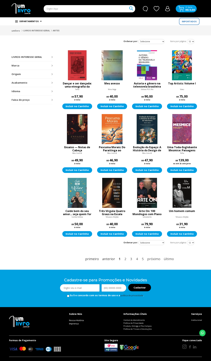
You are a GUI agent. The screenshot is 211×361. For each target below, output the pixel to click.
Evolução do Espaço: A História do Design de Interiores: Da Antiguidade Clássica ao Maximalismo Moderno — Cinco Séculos (147, 149)
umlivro (16, 30)
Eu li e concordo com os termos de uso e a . (106, 295)
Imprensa (74, 323)
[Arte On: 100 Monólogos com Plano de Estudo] (147, 193)
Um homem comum (182, 211)
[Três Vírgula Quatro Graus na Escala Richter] (112, 193)
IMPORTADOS (189, 21)
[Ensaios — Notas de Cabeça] (77, 129)
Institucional (196, 320)
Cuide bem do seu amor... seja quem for (77, 213)
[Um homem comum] (182, 193)
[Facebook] (190, 346)
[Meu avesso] (112, 65)
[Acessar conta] (167, 8)
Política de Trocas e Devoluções (137, 329)
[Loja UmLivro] (21, 8)
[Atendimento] (145, 8)
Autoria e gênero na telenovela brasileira (147, 85)
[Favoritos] (156, 8)
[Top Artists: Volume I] (182, 65)
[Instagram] (184, 347)
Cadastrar (140, 287)
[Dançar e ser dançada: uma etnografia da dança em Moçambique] (77, 65)
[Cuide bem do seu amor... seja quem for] (77, 193)
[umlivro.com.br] (19, 321)
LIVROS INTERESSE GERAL (36, 30)
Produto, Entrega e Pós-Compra (137, 326)
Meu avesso (112, 83)
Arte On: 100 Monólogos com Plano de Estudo (147, 213)
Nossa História (76, 320)
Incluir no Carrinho (77, 106)
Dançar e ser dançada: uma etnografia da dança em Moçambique (77, 85)
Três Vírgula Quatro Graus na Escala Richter (112, 213)
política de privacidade (132, 295)
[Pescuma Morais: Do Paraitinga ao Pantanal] (112, 129)
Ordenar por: (130, 41)
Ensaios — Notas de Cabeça (77, 149)
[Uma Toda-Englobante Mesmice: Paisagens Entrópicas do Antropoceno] (182, 129)
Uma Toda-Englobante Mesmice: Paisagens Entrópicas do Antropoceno (182, 149)
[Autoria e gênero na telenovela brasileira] (147, 65)
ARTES (56, 30)
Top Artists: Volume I (182, 83)
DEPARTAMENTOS (29, 21)
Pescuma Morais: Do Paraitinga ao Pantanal (112, 149)
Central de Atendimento (134, 320)
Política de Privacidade (133, 323)
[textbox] (82, 9)
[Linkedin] (194, 346)
